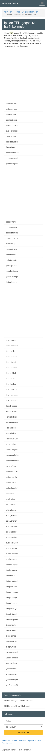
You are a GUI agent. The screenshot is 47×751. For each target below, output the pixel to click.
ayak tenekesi (11, 130)
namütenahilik (12, 471)
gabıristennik (11, 260)
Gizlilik (38, 740)
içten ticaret (11, 362)
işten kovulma (11, 400)
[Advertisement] (23, 71)
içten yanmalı (11, 367)
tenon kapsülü (12, 619)
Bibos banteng (12, 147)
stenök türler (11, 531)
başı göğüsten (12, 141)
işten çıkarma (11, 389)
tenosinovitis (11, 625)
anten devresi (11, 109)
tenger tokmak (12, 603)
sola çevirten (11, 515)
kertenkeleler (11, 416)
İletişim (14, 740)
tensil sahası (11, 635)
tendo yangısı (11, 570)
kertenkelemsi (12, 422)
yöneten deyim (12, 679)
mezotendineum (12, 460)
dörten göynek (12, 238)
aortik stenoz (11, 119)
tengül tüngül (11, 614)
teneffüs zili (10, 575)
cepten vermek (12, 158)
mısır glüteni (11, 466)
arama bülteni (11, 125)
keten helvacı (11, 433)
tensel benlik (11, 630)
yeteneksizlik (11, 674)
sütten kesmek (12, 553)
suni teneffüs (11, 537)
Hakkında (6, 740)
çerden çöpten (12, 163)
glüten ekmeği (12, 276)
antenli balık (11, 114)
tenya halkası (11, 641)
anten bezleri (11, 103)
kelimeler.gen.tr (10, 3)
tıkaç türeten (11, 646)
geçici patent (11, 265)
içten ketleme (11, 356)
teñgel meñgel (12, 581)
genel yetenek (12, 271)
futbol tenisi (11, 254)
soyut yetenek (12, 526)
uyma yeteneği (12, 652)
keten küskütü (12, 438)
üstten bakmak (12, 657)
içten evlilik (10, 351)
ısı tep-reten (11, 340)
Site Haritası (7, 743)
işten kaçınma (11, 395)
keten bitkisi (11, 427)
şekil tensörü (11, 559)
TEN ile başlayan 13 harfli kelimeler (18, 700)
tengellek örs (11, 586)
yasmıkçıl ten (11, 663)
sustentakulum (12, 542)
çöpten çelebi (11, 227)
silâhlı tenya (11, 510)
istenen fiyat (11, 378)
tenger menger (12, 592)
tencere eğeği (11, 564)
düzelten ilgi (11, 243)
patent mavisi (11, 477)
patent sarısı (11, 482)
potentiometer (12, 488)
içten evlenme (12, 345)
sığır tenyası (11, 504)
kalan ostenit (11, 411)
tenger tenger (11, 597)
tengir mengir (11, 608)
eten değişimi (11, 249)
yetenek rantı (11, 668)
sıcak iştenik (11, 499)
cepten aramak (12, 152)
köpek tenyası (11, 449)
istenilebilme (11, 384)
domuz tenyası (12, 232)
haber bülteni (11, 282)
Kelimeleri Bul (23, 732)
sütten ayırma (11, 548)
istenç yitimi (11, 373)
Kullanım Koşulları (26, 740)
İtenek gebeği (11, 406)
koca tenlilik (11, 444)
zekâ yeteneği (12, 685)
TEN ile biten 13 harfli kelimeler (17, 706)
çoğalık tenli (11, 221)
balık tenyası (11, 136)
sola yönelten (11, 520)
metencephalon (12, 455)
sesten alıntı (11, 493)
